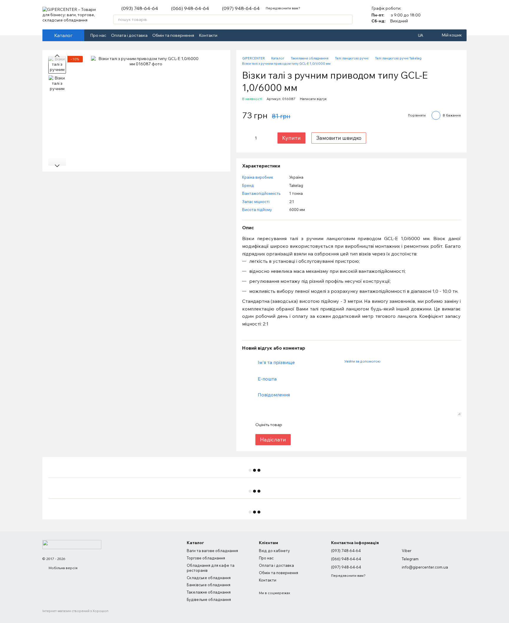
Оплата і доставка (129, 35)
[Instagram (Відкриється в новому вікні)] (232, 35)
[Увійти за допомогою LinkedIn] (405, 361)
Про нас (98, 35)
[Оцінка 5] (329, 424)
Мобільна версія (62, 568)
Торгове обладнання (206, 558)
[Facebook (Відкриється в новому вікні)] (225, 35)
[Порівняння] (446, 14)
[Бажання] (462, 14)
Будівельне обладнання (209, 599)
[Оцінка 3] (310, 424)
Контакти (208, 35)
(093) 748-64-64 (139, 8)
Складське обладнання (209, 577)
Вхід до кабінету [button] (274, 550)
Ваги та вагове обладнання (212, 550)
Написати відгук (313, 99)
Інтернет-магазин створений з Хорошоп (75, 611)
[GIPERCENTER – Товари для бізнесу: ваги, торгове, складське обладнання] (71, 544)
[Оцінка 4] (320, 424)
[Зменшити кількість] (246, 138)
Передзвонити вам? (283, 8)
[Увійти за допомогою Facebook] (386, 361)
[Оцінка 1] (291, 424)
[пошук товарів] (348, 19)
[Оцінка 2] (301, 424)
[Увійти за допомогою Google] (396, 361)
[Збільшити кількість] (265, 138)
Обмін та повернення (173, 35)
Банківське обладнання (208, 584)
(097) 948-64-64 (241, 8)
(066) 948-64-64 (190, 8)
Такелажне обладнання (209, 592)
